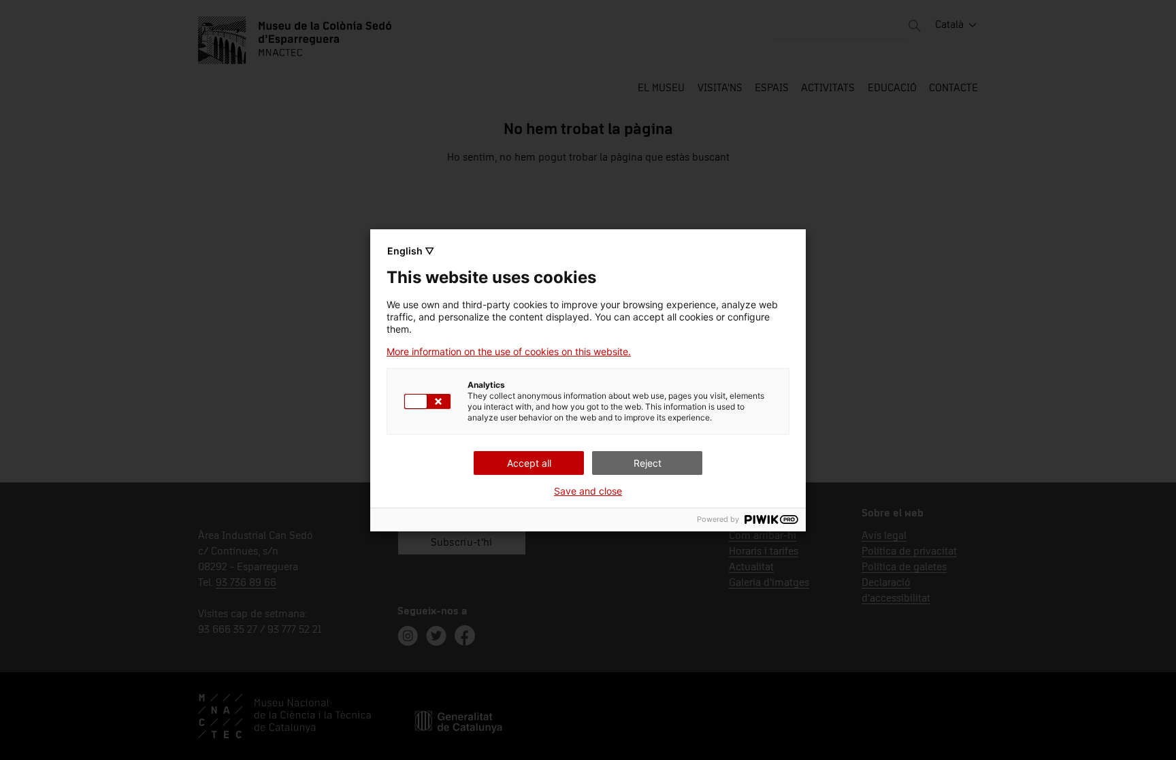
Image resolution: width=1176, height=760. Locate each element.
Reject (648, 463)
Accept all (529, 463)
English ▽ (410, 251)
